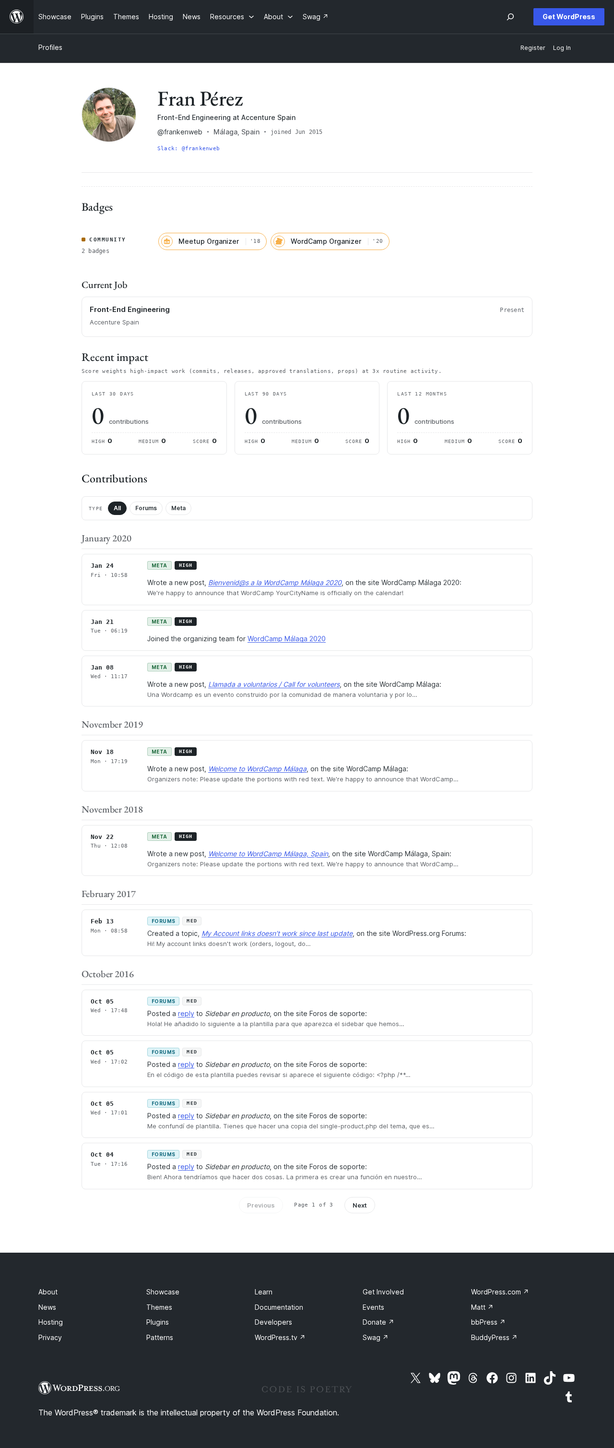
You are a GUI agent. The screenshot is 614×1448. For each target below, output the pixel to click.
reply (186, 1013)
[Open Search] (510, 17)
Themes (159, 1307)
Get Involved (383, 1292)
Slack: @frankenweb (188, 148)
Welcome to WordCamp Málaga (257, 769)
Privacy (50, 1337)
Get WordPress (569, 16)
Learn (263, 1292)
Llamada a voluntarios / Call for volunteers (274, 684)
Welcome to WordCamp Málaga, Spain (268, 854)
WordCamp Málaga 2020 (287, 638)
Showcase (162, 1292)
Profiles (50, 47)
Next (360, 1205)
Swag (376, 1337)
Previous (261, 1205)
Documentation (279, 1307)
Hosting (50, 1322)
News (47, 1307)
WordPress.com (500, 1292)
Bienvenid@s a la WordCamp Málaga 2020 (275, 582)
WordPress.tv (280, 1337)
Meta (178, 508)
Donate (378, 1322)
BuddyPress (494, 1337)
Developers (273, 1322)
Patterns (159, 1337)
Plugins (157, 1322)
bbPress (488, 1322)
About (48, 1292)
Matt (482, 1307)
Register (532, 47)
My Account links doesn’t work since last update (277, 933)
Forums (146, 508)
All (117, 508)
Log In (562, 47)
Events (373, 1307)
